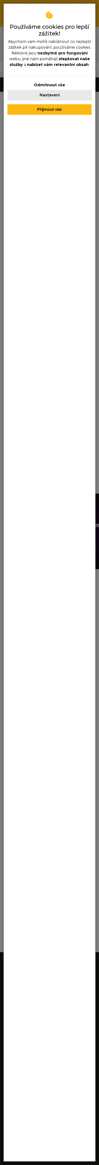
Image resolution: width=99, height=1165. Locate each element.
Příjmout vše (49, 109)
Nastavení (50, 95)
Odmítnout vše (49, 85)
